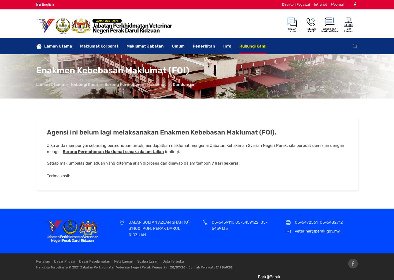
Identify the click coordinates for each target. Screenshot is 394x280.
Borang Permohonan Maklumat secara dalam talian (113, 151)
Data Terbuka (173, 261)
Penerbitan (204, 46)
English (47, 4)
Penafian (43, 261)
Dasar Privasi (64, 261)
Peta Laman (123, 261)
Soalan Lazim (147, 261)
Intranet (320, 4)
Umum (178, 46)
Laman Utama (58, 46)
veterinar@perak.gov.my (317, 231)
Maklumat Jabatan (145, 46)
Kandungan (184, 84)
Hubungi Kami (252, 46)
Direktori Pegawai (296, 4)
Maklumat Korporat (99, 46)
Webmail (337, 4)
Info (227, 46)
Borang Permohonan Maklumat (135, 84)
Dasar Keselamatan (94, 261)
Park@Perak (269, 276)
